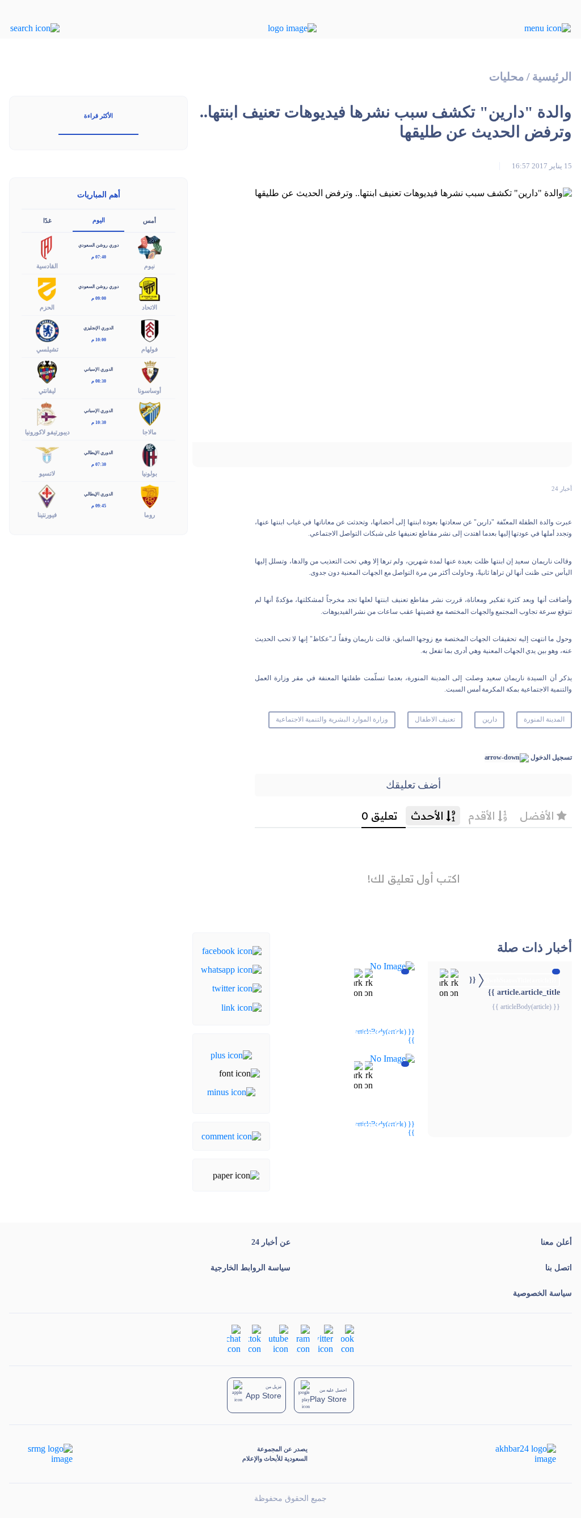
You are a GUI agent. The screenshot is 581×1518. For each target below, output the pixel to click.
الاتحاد (149, 307)
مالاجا (149, 432)
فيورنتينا (47, 514)
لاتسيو (47, 473)
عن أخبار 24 (270, 1242)
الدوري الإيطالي (98, 452)
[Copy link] (241, 1006)
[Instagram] (303, 1338)
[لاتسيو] (47, 454)
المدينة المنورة (544, 719)
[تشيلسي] (47, 329)
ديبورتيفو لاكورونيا (47, 432)
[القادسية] (47, 247)
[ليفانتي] (47, 371)
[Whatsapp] (231, 969)
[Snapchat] (234, 1338)
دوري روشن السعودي (98, 245)
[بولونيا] (150, 454)
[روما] (150, 496)
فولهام (149, 349)
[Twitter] (237, 988)
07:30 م (98, 464)
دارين (489, 719)
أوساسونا (149, 390)
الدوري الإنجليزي (98, 327)
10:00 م (98, 339)
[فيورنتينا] (47, 496)
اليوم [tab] (98, 220)
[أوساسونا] (150, 371)
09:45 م (98, 505)
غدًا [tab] (47, 220)
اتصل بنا (558, 1267)
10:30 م (98, 422)
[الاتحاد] (150, 288)
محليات (506, 77)
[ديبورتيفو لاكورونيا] (47, 412)
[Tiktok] (255, 1338)
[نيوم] (150, 247)
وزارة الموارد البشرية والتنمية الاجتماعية (332, 719)
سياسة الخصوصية (542, 1293)
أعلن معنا (556, 1242)
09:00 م (98, 298)
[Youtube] (278, 1338)
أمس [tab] (149, 220)
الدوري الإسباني (98, 369)
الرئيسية (552, 77)
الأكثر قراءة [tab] (98, 115)
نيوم (149, 265)
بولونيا (149, 473)
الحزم (47, 307)
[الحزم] (47, 288)
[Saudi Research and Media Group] (49, 1454)
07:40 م (98, 257)
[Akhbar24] (516, 1454)
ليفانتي (47, 390)
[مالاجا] (150, 412)
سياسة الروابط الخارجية (250, 1267)
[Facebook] (232, 950)
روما (149, 514)
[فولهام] (150, 329)
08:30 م (98, 381)
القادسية (47, 265)
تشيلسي (47, 349)
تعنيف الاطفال (435, 719)
